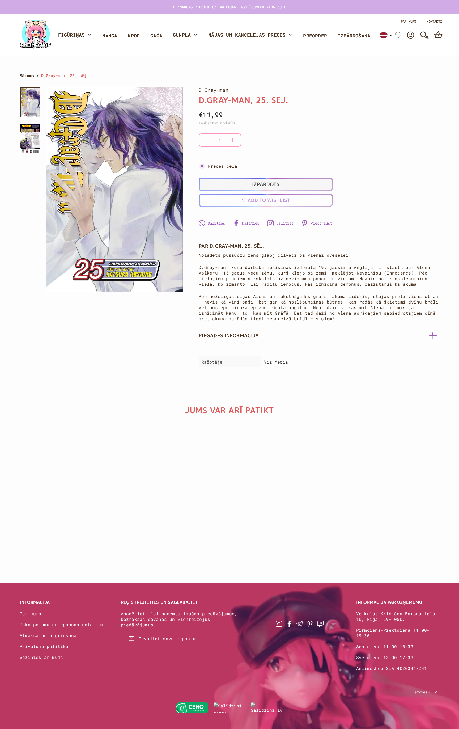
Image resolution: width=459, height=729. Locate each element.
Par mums (408, 21)
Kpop (134, 35)
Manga (109, 35)
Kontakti (434, 21)
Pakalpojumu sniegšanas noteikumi (63, 624)
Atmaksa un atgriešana (48, 635)
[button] (386, 35)
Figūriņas (71, 35)
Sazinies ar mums (41, 657)
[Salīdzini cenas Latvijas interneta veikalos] (229, 707)
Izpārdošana (354, 35)
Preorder (315, 35)
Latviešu (421, 691)
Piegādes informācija (229, 335)
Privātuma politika (44, 646)
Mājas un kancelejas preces (247, 35)
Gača (156, 35)
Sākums (27, 75)
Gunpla (182, 35)
